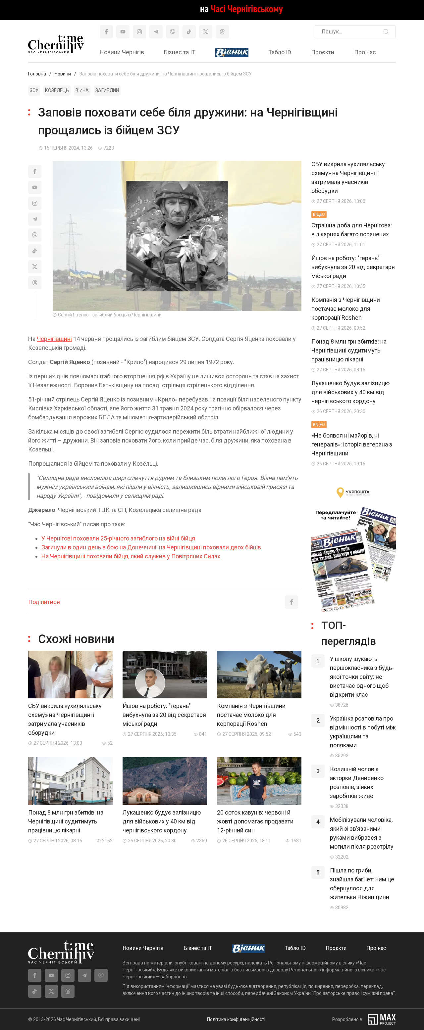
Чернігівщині (54, 338)
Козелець (57, 90)
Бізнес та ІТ (179, 52)
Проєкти (322, 52)
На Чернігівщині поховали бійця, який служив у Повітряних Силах (130, 556)
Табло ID (279, 52)
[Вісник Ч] (231, 53)
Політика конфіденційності (236, 1019)
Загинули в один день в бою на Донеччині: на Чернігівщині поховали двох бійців (151, 547)
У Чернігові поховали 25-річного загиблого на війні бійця (118, 538)
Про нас (365, 52)
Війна (82, 90)
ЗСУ (34, 90)
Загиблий (107, 90)
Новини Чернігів (122, 52)
